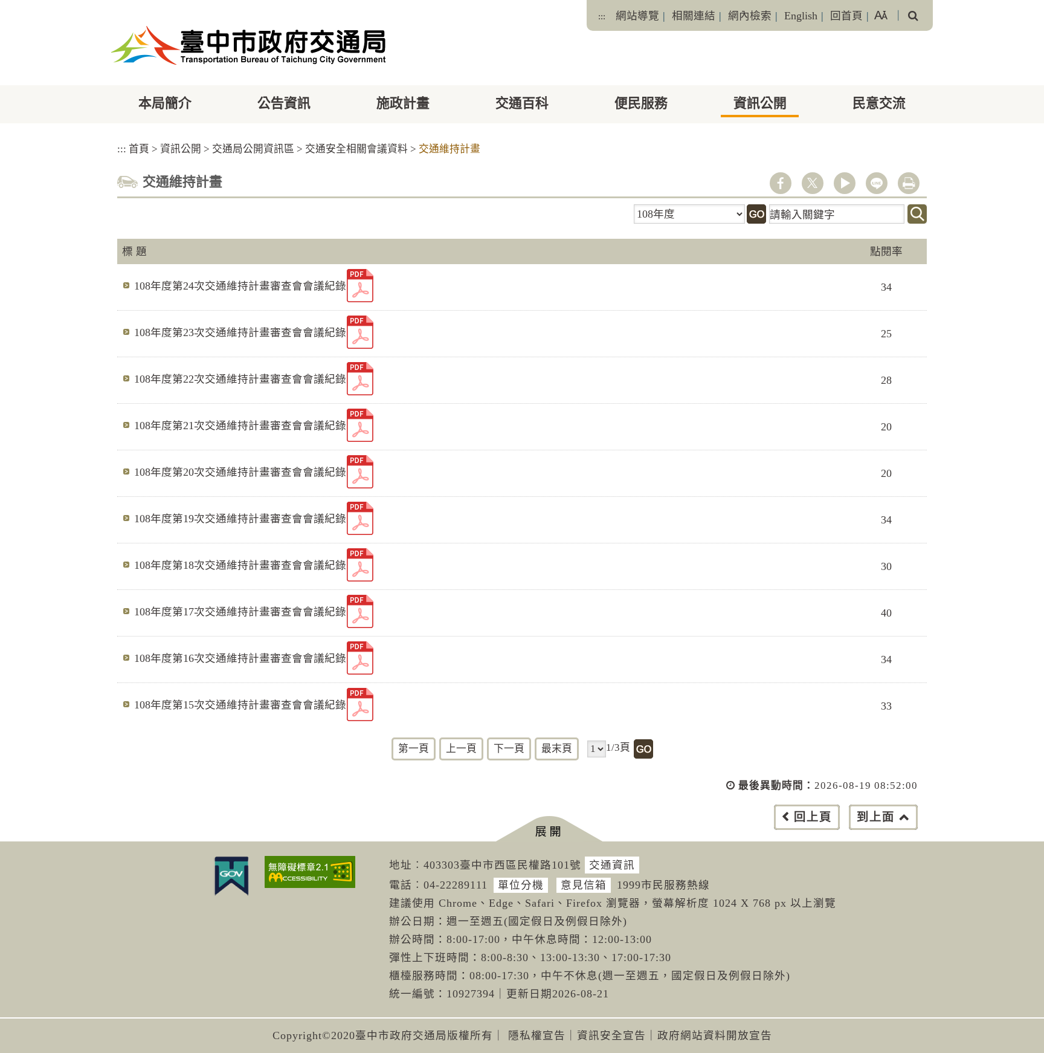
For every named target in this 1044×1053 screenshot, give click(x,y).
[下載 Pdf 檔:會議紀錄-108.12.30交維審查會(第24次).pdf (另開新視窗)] (360, 285)
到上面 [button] (876, 817)
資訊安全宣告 (611, 1035)
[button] (549, 829)
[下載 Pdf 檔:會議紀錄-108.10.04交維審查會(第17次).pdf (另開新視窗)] (360, 611)
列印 (909, 183)
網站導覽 (637, 16)
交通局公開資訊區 (253, 149)
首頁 (139, 149)
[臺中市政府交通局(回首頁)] (248, 45)
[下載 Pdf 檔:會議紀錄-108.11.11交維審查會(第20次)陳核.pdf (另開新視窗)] (360, 471)
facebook (780, 183)
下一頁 (509, 748)
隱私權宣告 (537, 1035)
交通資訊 (612, 865)
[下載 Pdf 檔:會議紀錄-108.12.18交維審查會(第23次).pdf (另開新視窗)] (360, 332)
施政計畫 (403, 103)
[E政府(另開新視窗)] (231, 876)
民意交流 (879, 103)
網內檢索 (750, 16)
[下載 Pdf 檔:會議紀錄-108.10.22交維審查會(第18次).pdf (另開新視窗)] (360, 565)
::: (601, 16)
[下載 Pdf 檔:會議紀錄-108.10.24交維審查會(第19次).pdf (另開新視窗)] (360, 518)
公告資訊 (284, 103)
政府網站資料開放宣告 (714, 1035)
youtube (845, 183)
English (800, 16)
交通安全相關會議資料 (356, 149)
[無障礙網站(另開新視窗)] (310, 872)
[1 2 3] (596, 748)
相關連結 (693, 16)
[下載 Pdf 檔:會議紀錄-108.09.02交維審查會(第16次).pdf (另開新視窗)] (360, 658)
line (877, 183)
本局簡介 (165, 103)
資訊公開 (760, 103)
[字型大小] (880, 15)
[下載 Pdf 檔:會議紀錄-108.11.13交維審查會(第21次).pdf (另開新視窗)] (360, 425)
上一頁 (461, 748)
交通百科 (522, 103)
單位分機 (521, 885)
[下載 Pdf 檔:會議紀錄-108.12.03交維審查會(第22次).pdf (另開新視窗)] (360, 378)
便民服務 (641, 103)
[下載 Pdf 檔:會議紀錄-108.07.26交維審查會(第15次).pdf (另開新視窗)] (360, 704)
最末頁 (556, 748)
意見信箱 (584, 885)
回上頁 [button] (813, 817)
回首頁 (846, 16)
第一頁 (413, 748)
